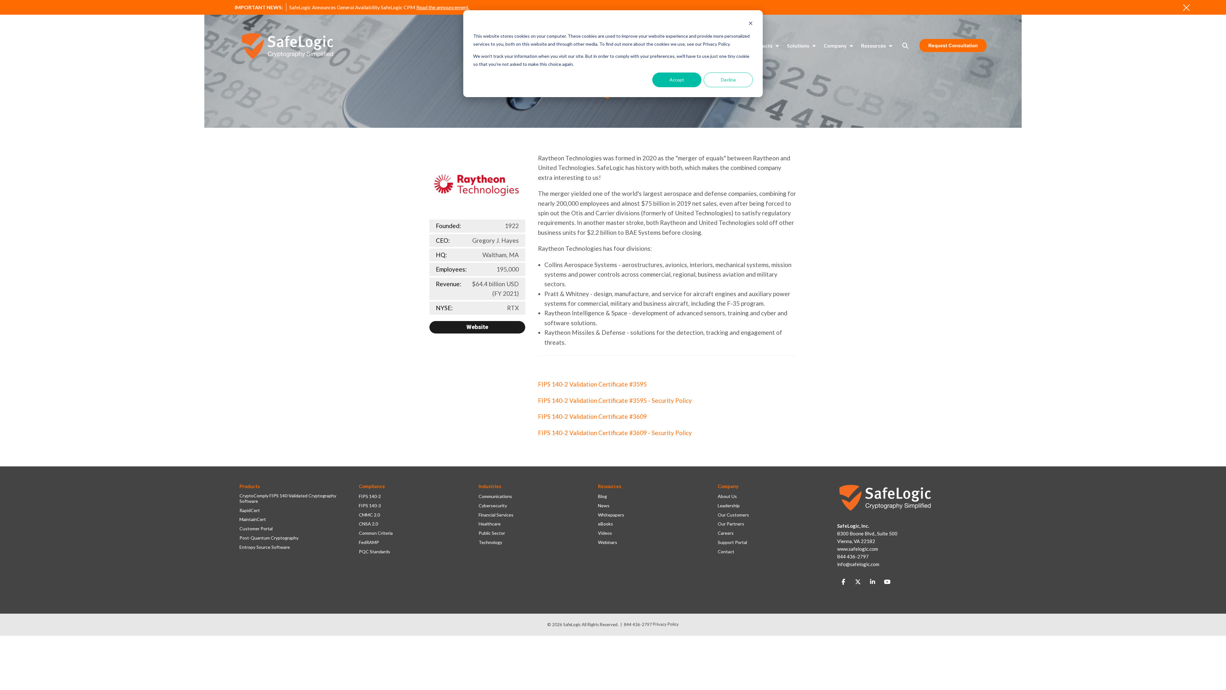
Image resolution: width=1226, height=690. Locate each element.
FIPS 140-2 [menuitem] (370, 496)
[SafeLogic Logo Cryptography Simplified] (287, 46)
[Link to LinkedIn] (873, 582)
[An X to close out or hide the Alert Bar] (1186, 7)
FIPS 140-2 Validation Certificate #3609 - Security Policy (615, 432)
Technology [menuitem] (490, 542)
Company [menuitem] (835, 45)
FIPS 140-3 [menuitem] (370, 505)
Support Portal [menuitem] (732, 542)
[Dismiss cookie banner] (750, 24)
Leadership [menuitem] (729, 505)
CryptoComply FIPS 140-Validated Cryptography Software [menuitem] (287, 498)
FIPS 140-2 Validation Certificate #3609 (592, 416)
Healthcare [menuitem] (490, 523)
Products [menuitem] (762, 45)
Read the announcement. (442, 7)
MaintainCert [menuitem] (252, 519)
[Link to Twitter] (858, 582)
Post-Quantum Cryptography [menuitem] (269, 537)
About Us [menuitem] (727, 496)
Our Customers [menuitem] (733, 515)
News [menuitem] (603, 505)
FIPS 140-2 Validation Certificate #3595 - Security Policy (615, 400)
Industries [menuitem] (490, 486)
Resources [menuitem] (873, 45)
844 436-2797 (638, 624)
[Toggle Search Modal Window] (905, 45)
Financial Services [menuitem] (496, 515)
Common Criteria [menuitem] (376, 533)
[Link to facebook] (843, 582)
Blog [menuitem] (602, 496)
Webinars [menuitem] (607, 542)
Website (477, 327)
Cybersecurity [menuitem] (493, 505)
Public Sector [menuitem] (492, 533)
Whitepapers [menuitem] (611, 515)
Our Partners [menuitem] (731, 523)
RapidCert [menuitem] (249, 510)
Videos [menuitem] (605, 533)
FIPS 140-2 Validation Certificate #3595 (592, 384)
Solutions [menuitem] (798, 45)
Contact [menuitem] (726, 551)
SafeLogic (572, 624)
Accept (677, 79)
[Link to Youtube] (887, 582)
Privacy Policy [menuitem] (666, 624)
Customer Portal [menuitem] (256, 528)
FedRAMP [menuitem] (369, 542)
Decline (728, 79)
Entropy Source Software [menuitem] (264, 547)
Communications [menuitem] (495, 496)
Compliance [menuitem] (372, 486)
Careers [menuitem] (726, 533)
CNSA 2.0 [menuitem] (368, 523)
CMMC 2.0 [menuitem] (369, 515)
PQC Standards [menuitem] (374, 551)
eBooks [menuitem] (605, 523)
